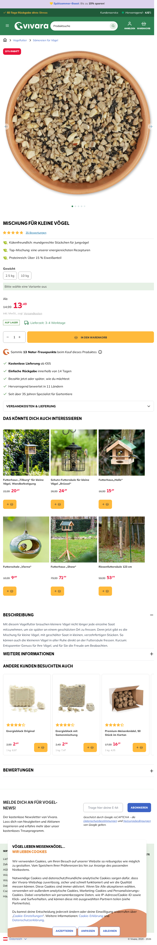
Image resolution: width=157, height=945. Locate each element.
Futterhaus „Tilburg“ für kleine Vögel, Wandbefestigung (23, 481)
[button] (13, 233)
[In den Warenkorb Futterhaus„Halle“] (105, 504)
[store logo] (31, 26)
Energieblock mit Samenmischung (67, 733)
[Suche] (113, 26)
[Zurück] (6, 126)
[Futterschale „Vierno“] (26, 539)
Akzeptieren (64, 931)
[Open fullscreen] (78, 123)
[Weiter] (151, 126)
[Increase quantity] (22, 337)
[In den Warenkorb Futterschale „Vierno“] (9, 591)
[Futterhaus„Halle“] (122, 452)
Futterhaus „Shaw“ (63, 566)
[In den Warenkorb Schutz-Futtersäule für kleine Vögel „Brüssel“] (57, 504)
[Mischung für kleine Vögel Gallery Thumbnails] (78, 206)
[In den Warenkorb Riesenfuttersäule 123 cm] (105, 591)
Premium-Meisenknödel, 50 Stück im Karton (123, 733)
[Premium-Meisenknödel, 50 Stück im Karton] (125, 697)
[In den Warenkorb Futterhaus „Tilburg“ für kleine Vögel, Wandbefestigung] (9, 504)
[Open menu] (7, 25)
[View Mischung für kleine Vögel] (72, 206)
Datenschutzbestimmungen (100, 821)
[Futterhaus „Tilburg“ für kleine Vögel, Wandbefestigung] (26, 452)
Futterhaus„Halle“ (111, 480)
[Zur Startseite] (5, 40)
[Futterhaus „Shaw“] (74, 539)
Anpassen (88, 931)
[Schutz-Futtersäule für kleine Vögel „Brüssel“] (74, 452)
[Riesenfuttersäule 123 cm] (122, 539)
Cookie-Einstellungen (28, 916)
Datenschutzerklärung (28, 920)
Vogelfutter (20, 40)
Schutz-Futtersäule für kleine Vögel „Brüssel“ (70, 481)
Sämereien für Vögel (45, 40)
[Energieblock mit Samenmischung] (76, 697)
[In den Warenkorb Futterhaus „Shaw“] (57, 591)
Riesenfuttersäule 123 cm (115, 566)
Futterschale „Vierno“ (17, 566)
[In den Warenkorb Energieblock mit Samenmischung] (90, 747)
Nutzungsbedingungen (137, 821)
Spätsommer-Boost (66, 3)
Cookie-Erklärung (91, 916)
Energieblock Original (20, 731)
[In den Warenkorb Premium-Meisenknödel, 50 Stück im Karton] (139, 747)
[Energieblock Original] (27, 697)
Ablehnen (110, 931)
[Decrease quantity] (6, 337)
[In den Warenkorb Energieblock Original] (40, 747)
